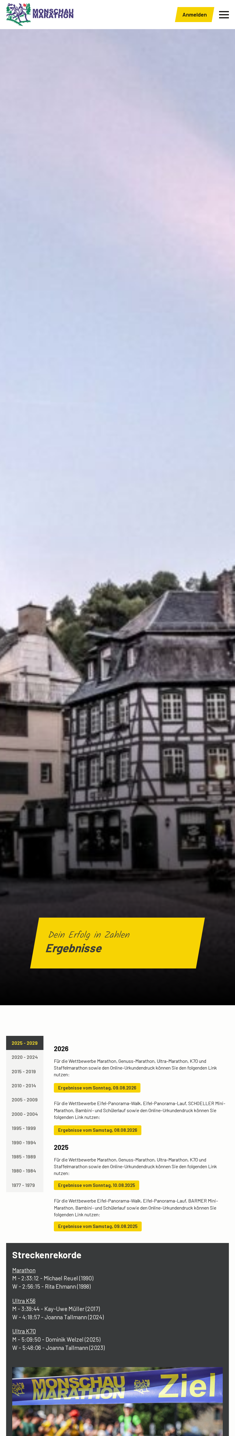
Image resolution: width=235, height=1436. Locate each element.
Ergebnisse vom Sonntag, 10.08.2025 (96, 1185)
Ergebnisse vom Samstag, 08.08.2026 (97, 1130)
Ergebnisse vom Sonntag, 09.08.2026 (97, 1087)
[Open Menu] (224, 15)
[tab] (24, 1043)
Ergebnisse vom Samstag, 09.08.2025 (97, 1226)
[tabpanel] (140, 1136)
